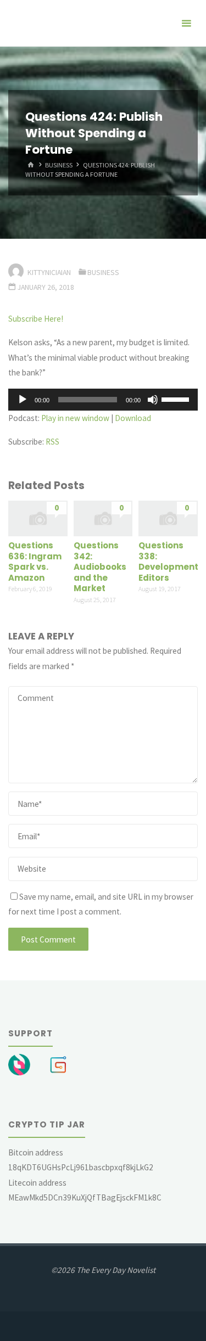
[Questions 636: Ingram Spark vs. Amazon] (38, 517)
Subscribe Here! (35, 318)
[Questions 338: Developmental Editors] (168, 517)
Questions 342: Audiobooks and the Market (100, 567)
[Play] (22, 399)
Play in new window (75, 418)
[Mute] (152, 399)
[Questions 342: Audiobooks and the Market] (103, 517)
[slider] (177, 398)
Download (133, 418)
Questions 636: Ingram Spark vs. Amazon (35, 561)
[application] (102, 400)
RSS (52, 441)
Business (59, 165)
